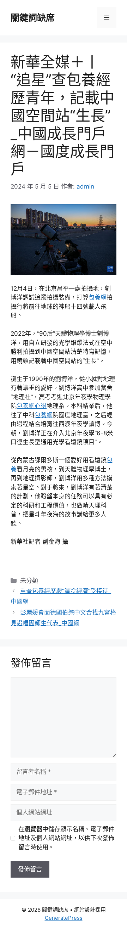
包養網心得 (32, 405)
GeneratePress (64, 917)
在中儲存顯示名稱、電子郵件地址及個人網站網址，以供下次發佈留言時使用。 (66, 838)
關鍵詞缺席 (33, 17)
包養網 (98, 297)
